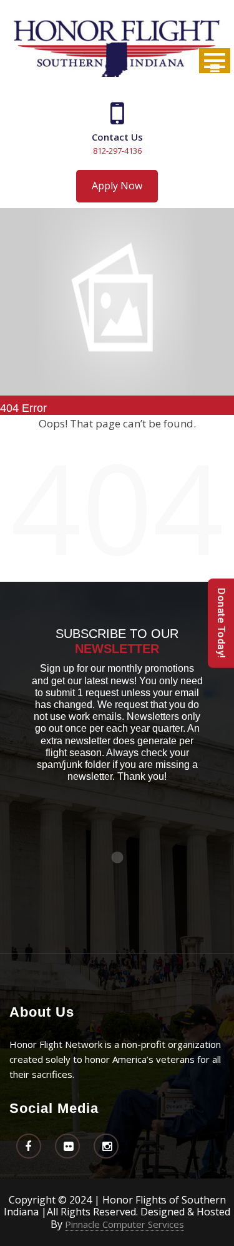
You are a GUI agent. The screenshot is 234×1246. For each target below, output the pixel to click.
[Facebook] (28, 1146)
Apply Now (117, 185)
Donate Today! (221, 623)
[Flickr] (67, 1146)
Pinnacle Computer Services (124, 1224)
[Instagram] (106, 1146)
